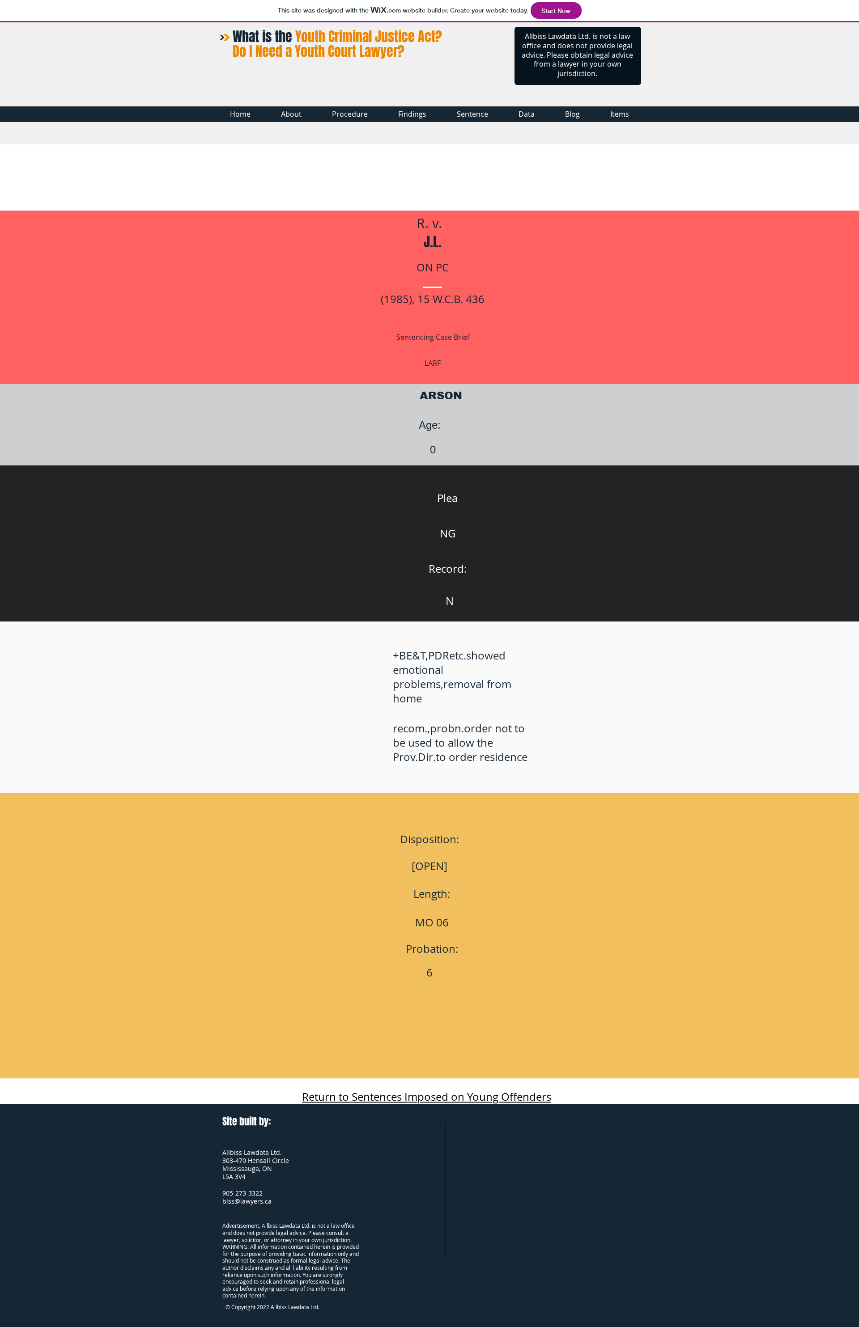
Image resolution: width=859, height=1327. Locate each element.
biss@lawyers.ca (247, 1201)
